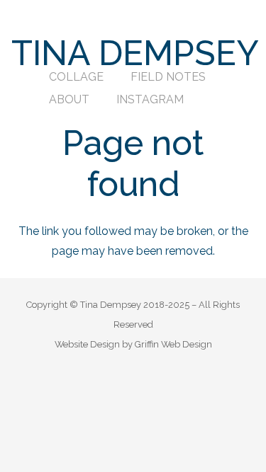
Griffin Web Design (173, 344)
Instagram (150, 99)
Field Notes (168, 77)
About (69, 99)
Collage (76, 77)
